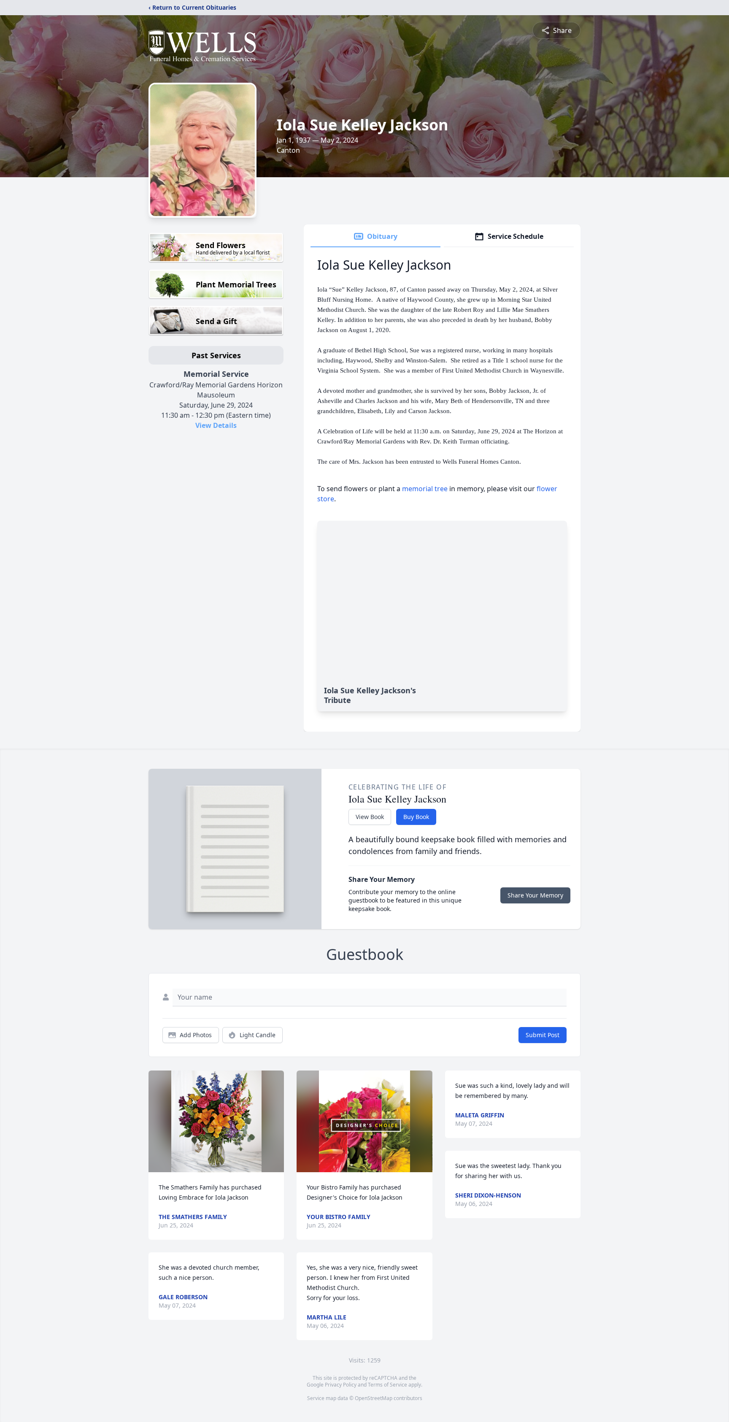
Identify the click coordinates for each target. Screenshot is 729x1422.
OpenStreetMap (373, 1398)
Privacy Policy (340, 1384)
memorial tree (425, 488)
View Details (216, 425)
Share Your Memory (535, 895)
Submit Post (542, 1035)
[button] (216, 1121)
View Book (370, 817)
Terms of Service (387, 1384)
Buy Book (416, 817)
